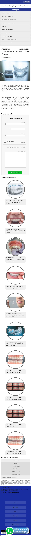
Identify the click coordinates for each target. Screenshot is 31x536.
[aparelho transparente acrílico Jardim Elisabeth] (15, 440)
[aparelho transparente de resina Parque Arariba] (15, 275)
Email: (9, 128)
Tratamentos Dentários (8, 43)
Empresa (15, 507)
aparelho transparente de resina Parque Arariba (14, 287)
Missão (15, 511)
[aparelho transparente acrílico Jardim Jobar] (15, 359)
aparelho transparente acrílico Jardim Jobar (14, 371)
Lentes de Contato (7, 36)
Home (15, 502)
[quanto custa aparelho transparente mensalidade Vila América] (15, 302)
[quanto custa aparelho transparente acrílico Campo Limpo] (15, 217)
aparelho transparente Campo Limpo (14, 425)
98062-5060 (15, 492)
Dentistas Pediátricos (7, 29)
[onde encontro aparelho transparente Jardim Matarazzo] (15, 189)
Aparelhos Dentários (7, 16)
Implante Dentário (7, 33)
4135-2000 (6, 492)
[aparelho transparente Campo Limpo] (15, 413)
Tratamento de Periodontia (9, 39)
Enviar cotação (15, 172)
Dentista (4, 26)
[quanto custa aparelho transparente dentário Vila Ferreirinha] (15, 246)
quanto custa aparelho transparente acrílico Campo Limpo (15, 230)
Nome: (23, 122)
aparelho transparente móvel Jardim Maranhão (14, 398)
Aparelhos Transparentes (9, 19)
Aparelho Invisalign (7, 13)
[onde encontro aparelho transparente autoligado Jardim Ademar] (15, 330)
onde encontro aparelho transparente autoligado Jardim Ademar (14, 343)
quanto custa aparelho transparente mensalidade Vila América (15, 315)
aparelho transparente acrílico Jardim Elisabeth (14, 452)
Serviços (15, 10)
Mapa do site (15, 524)
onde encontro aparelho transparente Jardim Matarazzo (14, 202)
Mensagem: (21, 151)
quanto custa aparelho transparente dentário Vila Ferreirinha (15, 259)
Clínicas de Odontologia (8, 23)
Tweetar (4, 60)
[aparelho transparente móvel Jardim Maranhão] (15, 386)
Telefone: (22, 134)
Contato (15, 520)
